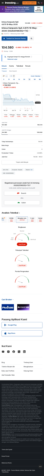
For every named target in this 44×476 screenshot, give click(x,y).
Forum (27, 66)
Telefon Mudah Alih (8, 366)
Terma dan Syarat (7, 449)
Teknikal (19, 66)
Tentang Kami (28, 362)
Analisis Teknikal (10, 213)
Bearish (23, 193)
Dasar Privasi (5, 456)
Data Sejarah (13, 71)
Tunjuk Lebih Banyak (22, 162)
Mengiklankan (28, 366)
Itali (31, 169)
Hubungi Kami (28, 371)
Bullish (24, 203)
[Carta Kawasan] (6, 76)
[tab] (11, 220)
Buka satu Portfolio (8, 371)
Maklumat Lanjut (12, 59)
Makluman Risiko (7, 463)
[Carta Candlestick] (4, 76)
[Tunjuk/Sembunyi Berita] (14, 76)
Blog (3, 362)
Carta (11, 66)
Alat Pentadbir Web (8, 375)
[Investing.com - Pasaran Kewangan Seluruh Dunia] (12, 3)
